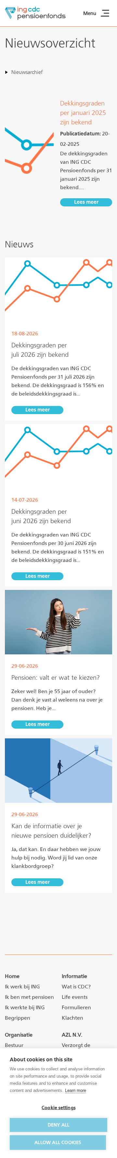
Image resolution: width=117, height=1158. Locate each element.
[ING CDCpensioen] (35, 13)
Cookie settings (58, 1107)
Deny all (59, 1124)
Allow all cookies (57, 1142)
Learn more (75, 1090)
